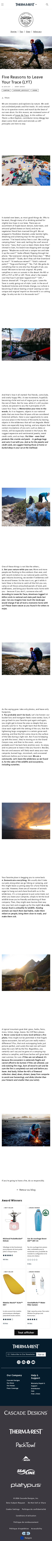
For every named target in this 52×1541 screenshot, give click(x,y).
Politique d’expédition (19, 1528)
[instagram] (19, 1362)
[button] (47, 4)
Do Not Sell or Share (37, 1503)
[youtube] (33, 1362)
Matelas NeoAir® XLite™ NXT (13, 1304)
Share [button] (7, 98)
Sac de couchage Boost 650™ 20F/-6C (36, 1240)
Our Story (10, 1383)
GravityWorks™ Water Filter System (36, 1304)
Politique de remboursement (26, 1522)
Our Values (11, 1385)
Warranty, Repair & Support (38, 1384)
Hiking (35, 90)
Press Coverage (12, 1388)
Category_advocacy (21, 90)
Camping (6, 90)
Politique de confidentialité (34, 1509)
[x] (28, 1362)
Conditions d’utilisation (26, 1515)
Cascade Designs (13, 1380)
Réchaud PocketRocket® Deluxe (12, 1240)
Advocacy (37, 31)
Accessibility (36, 1528)
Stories (14, 31)
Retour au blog (27, 1189)
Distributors (35, 1388)
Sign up (41, 1354)
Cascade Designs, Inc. (29, 1498)
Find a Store (35, 1394)
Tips (21, 31)
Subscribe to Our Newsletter (23, 1354)
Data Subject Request (15, 1503)
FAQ (32, 1391)
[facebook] (23, 1362)
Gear (28, 31)
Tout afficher (26, 1332)
